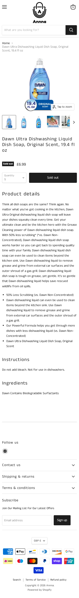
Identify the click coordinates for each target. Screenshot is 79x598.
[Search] (71, 30)
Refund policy (58, 580)
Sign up (62, 520)
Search (17, 580)
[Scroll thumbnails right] (73, 122)
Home (6, 43)
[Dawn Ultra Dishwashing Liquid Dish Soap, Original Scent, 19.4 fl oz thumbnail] (9, 122)
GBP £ (37, 541)
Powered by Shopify (39, 590)
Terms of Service (35, 580)
